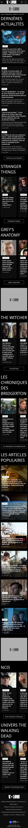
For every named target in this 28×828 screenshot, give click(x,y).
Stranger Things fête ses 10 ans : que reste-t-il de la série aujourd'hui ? (8, 201)
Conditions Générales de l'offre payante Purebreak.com (13, 812)
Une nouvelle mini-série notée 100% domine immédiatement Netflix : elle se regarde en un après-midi (12, 541)
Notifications (6, 814)
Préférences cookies (20, 814)
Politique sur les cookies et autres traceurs (13, 807)
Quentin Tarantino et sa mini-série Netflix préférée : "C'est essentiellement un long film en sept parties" (13, 598)
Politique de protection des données (13, 809)
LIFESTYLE (15, 14)
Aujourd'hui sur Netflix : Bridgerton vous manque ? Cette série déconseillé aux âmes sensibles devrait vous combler (8, 425)
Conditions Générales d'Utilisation (8, 801)
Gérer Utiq (12, 814)
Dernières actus (8, 14)
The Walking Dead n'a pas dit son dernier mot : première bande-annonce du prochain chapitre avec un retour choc (8, 768)
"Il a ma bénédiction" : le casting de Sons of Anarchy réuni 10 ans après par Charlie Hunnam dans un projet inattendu (14, 94)
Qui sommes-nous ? (21, 801)
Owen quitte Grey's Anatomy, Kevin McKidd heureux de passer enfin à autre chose (8, 265)
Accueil (2, 14)
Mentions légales (13, 804)
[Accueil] (11, 2)
